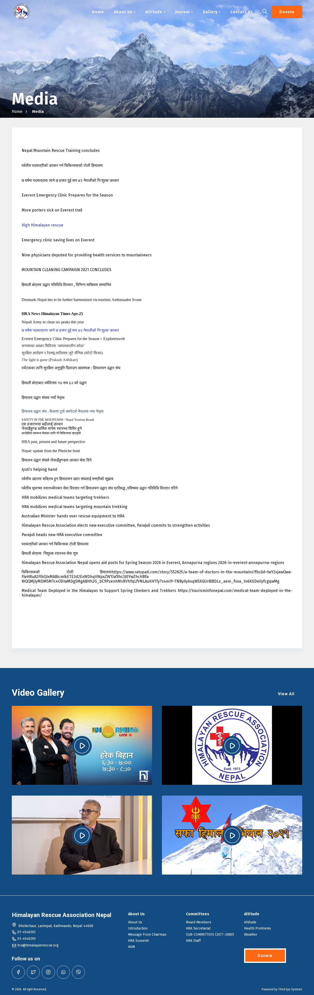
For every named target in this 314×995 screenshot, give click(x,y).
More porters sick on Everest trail (52, 210)
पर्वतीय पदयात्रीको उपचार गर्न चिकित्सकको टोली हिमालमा (62, 165)
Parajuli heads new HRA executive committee (62, 534)
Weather (250, 934)
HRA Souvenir (138, 941)
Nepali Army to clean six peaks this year (53, 322)
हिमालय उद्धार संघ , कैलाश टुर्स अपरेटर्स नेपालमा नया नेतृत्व (63, 411)
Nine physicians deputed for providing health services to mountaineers (87, 255)
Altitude (153, 12)
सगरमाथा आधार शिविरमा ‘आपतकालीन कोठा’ (53, 346)
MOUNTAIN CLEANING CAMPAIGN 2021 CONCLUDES (66, 269)
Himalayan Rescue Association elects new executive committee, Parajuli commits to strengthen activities (116, 525)
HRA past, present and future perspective (53, 442)
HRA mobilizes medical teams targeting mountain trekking (74, 506)
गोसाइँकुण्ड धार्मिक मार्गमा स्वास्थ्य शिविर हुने (52, 428)
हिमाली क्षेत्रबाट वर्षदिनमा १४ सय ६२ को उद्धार (54, 382)
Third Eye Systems (290, 989)
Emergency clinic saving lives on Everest (58, 240)
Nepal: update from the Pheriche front (51, 451)
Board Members (198, 922)
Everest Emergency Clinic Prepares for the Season (67, 195)
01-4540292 (26, 932)
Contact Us (241, 12)
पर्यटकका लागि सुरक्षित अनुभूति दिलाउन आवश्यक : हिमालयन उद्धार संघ (71, 368)
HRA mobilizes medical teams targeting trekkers (65, 497)
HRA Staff (193, 941)
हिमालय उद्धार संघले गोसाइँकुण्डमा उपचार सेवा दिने (57, 460)
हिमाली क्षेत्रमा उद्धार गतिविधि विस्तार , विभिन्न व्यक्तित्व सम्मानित (66, 284)
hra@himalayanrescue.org (38, 945)
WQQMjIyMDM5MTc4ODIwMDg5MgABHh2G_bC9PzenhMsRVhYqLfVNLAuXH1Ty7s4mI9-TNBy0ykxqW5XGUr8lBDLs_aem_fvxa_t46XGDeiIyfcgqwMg (150, 581)
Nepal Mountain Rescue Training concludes (61, 150)
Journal (182, 12)
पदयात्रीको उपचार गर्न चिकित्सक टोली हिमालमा (55, 544)
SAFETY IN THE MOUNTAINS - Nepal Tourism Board (58, 419)
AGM (131, 947)
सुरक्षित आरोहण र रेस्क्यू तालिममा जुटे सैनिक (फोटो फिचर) (62, 353)
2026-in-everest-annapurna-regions (251, 562)
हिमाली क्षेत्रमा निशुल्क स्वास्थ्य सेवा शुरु (50, 553)
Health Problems (257, 928)
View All (286, 694)
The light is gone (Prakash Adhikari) (50, 360)
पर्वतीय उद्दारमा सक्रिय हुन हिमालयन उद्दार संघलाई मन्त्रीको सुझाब (67, 478)
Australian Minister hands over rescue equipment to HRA (73, 516)
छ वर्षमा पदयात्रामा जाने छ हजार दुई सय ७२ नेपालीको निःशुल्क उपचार (70, 180)
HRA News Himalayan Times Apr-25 (52, 314)
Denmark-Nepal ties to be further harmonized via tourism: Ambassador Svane (82, 300)
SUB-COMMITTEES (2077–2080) (210, 934)
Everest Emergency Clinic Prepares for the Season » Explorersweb (73, 339)
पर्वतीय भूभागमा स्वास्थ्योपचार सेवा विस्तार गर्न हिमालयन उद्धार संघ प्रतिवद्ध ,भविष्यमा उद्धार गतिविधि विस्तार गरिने (100, 488)
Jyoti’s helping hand (39, 469)
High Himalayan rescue (42, 225)
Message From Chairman (147, 934)
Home (98, 12)
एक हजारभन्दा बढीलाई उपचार (42, 424)
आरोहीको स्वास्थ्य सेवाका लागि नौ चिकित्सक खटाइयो (51, 433)
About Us (123, 12)
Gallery (210, 12)
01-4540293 (26, 939)
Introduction (137, 928)
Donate (286, 12)
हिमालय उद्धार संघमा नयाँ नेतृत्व (43, 397)
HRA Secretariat (198, 928)
